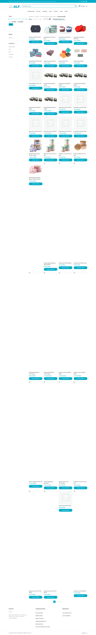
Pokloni (37, 16)
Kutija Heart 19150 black (65, 263)
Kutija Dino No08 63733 (80, 131)
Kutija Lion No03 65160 (65, 505)
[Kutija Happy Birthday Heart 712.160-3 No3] (35, 169)
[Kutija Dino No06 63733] (50, 123)
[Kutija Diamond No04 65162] (35, 99)
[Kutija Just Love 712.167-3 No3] (50, 540)
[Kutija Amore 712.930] (65, 29)
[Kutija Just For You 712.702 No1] (65, 430)
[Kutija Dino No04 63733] (35, 123)
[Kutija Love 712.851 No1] (80, 540)
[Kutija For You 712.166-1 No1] (50, 145)
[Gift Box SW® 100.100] (35, 29)
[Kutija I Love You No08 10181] (65, 321)
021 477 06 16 (15, 616)
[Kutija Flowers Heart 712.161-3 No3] (35, 145)
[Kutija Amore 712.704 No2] (50, 29)
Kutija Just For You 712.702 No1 (63, 482)
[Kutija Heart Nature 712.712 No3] (50, 321)
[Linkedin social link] (85, 1)
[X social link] (81, 1)
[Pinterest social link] (83, 1)
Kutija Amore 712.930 (64, 37)
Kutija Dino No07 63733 (65, 131)
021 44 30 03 (21, 616)
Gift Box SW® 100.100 (35, 37)
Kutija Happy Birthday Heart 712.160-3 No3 (35, 178)
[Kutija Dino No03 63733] (80, 99)
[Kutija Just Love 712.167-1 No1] (80, 430)
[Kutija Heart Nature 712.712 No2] (35, 321)
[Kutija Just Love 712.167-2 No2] (35, 540)
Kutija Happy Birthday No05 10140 (50, 263)
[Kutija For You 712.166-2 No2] (65, 145)
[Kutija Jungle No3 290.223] (50, 430)
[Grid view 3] (47, 19)
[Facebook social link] (80, 1)
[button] (35, 41)
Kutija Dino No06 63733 (50, 131)
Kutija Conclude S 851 (49, 61)
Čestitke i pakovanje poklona (48, 16)
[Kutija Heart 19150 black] (65, 212)
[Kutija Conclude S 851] (50, 53)
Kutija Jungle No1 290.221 (35, 481)
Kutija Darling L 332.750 (35, 83)
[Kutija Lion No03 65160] (65, 497)
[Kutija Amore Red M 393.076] (80, 29)
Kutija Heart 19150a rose (80, 263)
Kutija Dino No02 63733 (65, 107)
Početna (31, 16)
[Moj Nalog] (86, 6)
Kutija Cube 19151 (63, 61)
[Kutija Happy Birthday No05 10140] (50, 212)
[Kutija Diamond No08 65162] (50, 99)
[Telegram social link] (86, 1)
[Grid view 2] (44, 19)
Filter (11, 24)
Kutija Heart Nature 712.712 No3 (49, 373)
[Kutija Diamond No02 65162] (65, 75)
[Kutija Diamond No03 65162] (80, 75)
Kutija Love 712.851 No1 (80, 591)
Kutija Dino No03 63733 (80, 107)
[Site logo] (15, 6)
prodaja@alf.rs (14, 618)
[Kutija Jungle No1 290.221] (35, 430)
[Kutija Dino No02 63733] (65, 99)
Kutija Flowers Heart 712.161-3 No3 (34, 154)
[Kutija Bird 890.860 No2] (35, 53)
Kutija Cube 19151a (78, 61)
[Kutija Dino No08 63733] (80, 123)
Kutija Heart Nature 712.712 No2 (34, 373)
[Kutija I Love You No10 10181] (80, 321)
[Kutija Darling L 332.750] (35, 75)
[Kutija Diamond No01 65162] (50, 75)
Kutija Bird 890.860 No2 (35, 61)
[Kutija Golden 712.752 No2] (80, 145)
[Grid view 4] (50, 19)
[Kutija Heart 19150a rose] (80, 212)
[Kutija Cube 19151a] (80, 53)
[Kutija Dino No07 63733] (65, 123)
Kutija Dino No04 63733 (35, 131)
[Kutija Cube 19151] (65, 53)
